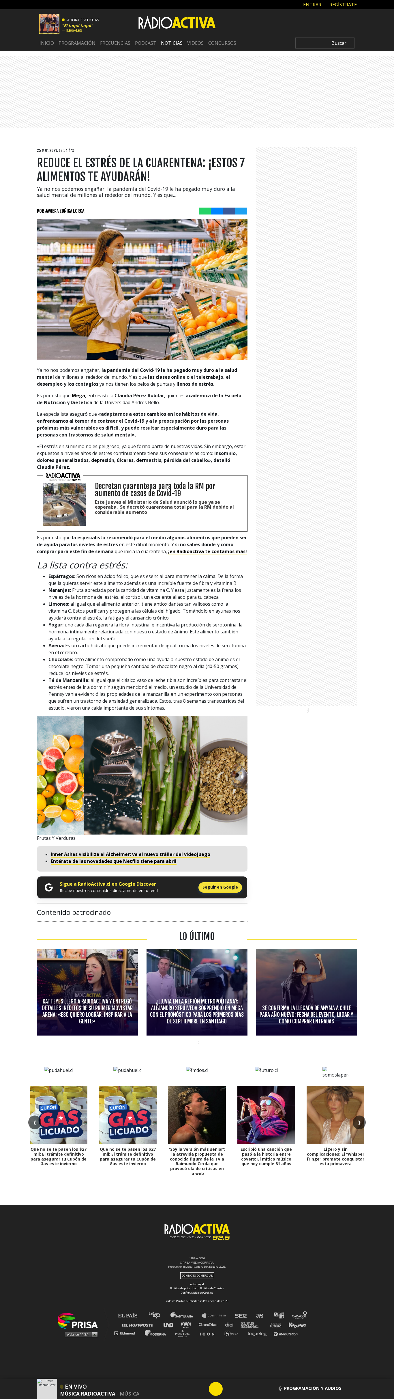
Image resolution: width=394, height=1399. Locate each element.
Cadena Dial (231, 1324)
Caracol (300, 1315)
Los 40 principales (159, 1315)
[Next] (243, 1389)
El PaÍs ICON (209, 1333)
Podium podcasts (184, 1333)
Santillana (185, 1315)
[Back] (188, 1389)
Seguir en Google (220, 887)
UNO (170, 1324)
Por (60, 211)
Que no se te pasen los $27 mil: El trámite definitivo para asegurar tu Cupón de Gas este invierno (59, 1156)
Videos (195, 43)
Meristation (286, 1333)
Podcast (145, 43)
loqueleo (259, 1333)
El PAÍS (131, 1315)
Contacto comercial (197, 1275)
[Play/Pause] (216, 1389)
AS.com (259, 1315)
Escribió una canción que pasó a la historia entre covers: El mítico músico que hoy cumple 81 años (266, 1156)
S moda (233, 1333)
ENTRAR (311, 4)
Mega (78, 395)
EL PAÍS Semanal (252, 1324)
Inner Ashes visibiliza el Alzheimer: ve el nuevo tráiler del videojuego (130, 854)
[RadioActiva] (177, 23)
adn (278, 1315)
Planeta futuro (274, 1324)
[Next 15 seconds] (230, 1389)
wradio (187, 1324)
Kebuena (294, 1324)
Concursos (222, 43)
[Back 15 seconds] (202, 1389)
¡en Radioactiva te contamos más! (207, 551)
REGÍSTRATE (342, 4)
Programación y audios (313, 1388)
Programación (77, 43)
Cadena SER (241, 1315)
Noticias (172, 43)
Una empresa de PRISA (80, 1320)
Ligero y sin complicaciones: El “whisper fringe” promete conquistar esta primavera (335, 1156)
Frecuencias (115, 43)
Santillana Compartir (216, 1315)
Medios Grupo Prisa (79, 1334)
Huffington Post (139, 1324)
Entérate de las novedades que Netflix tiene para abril (114, 861)
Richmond (127, 1333)
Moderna (156, 1333)
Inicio (47, 43)
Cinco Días (209, 1324)
